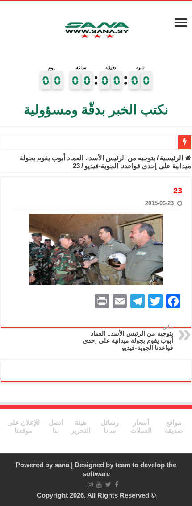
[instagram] (90, 484)
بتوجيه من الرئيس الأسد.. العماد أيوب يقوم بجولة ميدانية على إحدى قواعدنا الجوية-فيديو (105, 162)
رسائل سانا (110, 426)
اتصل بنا (56, 426)
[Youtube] (99, 484)
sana (61, 465)
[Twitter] (108, 484)
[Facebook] (116, 484)
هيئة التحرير (81, 426)
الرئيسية (172, 158)
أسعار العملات (141, 426)
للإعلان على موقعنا (23, 426)
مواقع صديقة (174, 426)
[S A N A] (96, 31)
